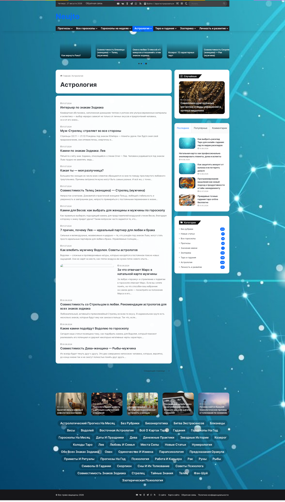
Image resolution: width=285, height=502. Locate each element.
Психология (140, 459)
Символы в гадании (96, 466)
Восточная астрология (117, 430)
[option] (71, 46)
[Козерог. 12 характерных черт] (106, 46)
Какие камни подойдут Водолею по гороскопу (94, 328)
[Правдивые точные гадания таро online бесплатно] (187, 200)
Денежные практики (158, 437)
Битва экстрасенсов (189, 423)
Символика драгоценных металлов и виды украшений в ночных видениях (200, 106)
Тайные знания (162, 473)
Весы (71, 430)
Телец (183, 473)
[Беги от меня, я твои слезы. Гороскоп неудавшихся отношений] (213, 46)
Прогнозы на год (113, 459)
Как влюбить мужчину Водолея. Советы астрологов (99, 250)
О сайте (162, 495)
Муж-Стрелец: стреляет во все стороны (90, 131)
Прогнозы (64, 28)
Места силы (150, 444)
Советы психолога (189, 466)
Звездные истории (194, 437)
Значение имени (189, 248)
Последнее (183, 128)
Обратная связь (94, 3)
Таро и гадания (164, 28)
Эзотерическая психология (142, 480)
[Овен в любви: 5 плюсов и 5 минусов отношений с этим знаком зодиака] (71, 46)
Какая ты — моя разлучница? (82, 170)
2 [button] (141, 63)
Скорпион (124, 466)
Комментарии (219, 128)
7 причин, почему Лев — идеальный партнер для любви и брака (107, 230)
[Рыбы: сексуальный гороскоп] (178, 46)
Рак (190, 459)
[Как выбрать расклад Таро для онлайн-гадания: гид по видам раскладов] (187, 143)
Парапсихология (171, 452)
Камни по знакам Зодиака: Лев (82, 150)
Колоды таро (82, 444)
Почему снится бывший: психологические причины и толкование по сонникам (213, 410)
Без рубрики (187, 229)
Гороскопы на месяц (74, 437)
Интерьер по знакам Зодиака (81, 107)
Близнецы (217, 423)
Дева (133, 437)
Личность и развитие (212, 28)
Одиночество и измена (135, 452)
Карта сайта (173, 495)
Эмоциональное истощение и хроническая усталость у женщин (141, 410)
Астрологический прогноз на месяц (87, 423)
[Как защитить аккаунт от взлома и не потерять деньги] (187, 168)
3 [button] (143, 63)
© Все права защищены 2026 (70, 495)
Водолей (87, 430)
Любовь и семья (122, 444)
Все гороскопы (85, 28)
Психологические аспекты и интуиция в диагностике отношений (106, 410)
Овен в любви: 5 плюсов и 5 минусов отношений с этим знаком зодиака (71, 52)
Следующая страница (154, 371)
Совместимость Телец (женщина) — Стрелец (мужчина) (102, 190)
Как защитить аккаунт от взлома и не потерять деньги (211, 167)
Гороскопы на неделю (115, 28)
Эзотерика (187, 28)
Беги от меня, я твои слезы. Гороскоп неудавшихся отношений (214, 52)
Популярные (200, 128)
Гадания (179, 430)
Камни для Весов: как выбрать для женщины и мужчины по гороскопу (112, 210)
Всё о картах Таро (153, 430)
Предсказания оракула (207, 452)
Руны (203, 459)
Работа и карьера (168, 459)
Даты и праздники (110, 437)
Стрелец (138, 473)
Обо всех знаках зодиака (80, 452)
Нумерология (202, 444)
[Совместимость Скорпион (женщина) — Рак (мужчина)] (142, 46)
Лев (101, 444)
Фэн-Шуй (201, 473)
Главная (66, 76)
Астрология (141, 28)
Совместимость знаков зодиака (101, 473)
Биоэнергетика (156, 423)
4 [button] (146, 63)
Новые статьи (188, 234)
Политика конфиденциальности (213, 495)
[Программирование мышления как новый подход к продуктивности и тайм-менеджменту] (187, 182)
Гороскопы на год (204, 430)
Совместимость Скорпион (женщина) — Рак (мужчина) (142, 52)
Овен (108, 452)
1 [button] (139, 63)
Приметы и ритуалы (79, 459)
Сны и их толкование (154, 466)
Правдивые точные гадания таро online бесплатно (208, 199)
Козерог (220, 437)
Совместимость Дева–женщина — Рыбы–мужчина (98, 348)
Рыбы (217, 459)
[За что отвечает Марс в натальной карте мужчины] (87, 279)
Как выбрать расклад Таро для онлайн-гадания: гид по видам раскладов (211, 142)
